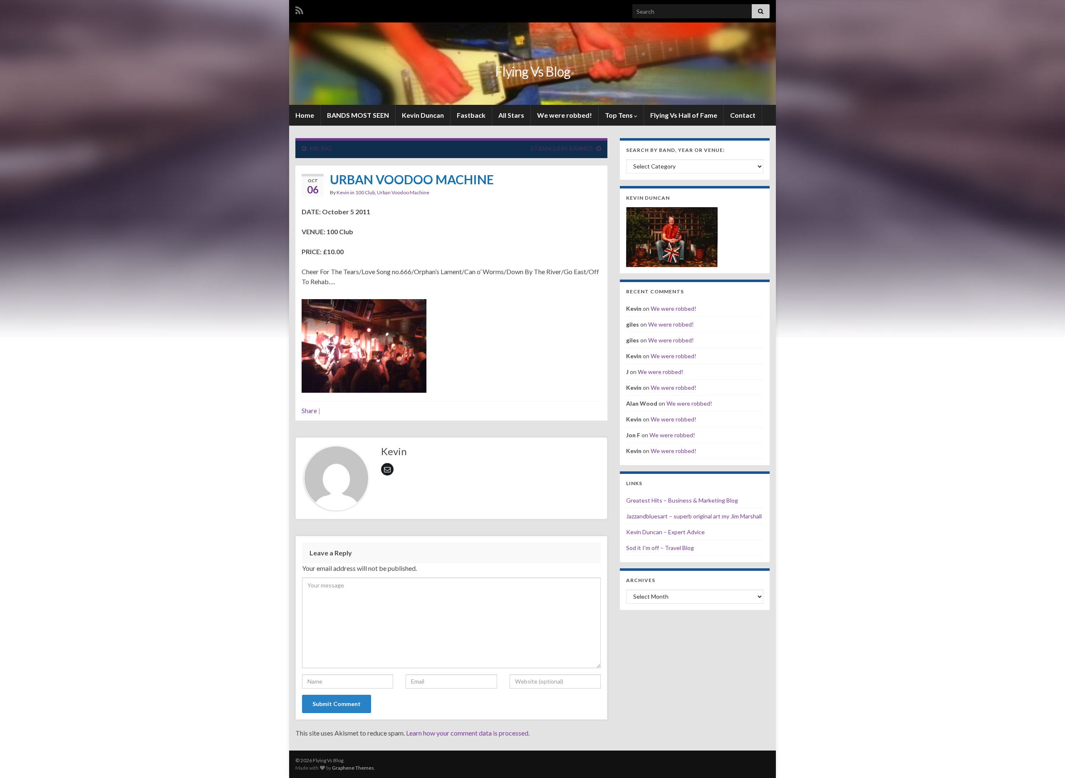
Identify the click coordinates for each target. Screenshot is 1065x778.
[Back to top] (1046, 759)
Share (309, 410)
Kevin (343, 192)
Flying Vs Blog (532, 71)
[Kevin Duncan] (672, 236)
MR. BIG (321, 148)
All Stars (511, 115)
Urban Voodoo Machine (403, 192)
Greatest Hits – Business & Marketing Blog (682, 500)
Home (304, 115)
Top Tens (619, 115)
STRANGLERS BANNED (561, 148)
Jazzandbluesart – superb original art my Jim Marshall (694, 516)
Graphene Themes (353, 768)
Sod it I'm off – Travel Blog (660, 547)
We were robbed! (564, 115)
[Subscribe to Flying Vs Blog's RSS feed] (299, 9)
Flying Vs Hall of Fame (683, 115)
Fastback (471, 115)
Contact (742, 115)
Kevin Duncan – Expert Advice (665, 531)
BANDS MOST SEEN (358, 115)
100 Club (365, 192)
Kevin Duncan (423, 115)
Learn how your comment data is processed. (468, 733)
